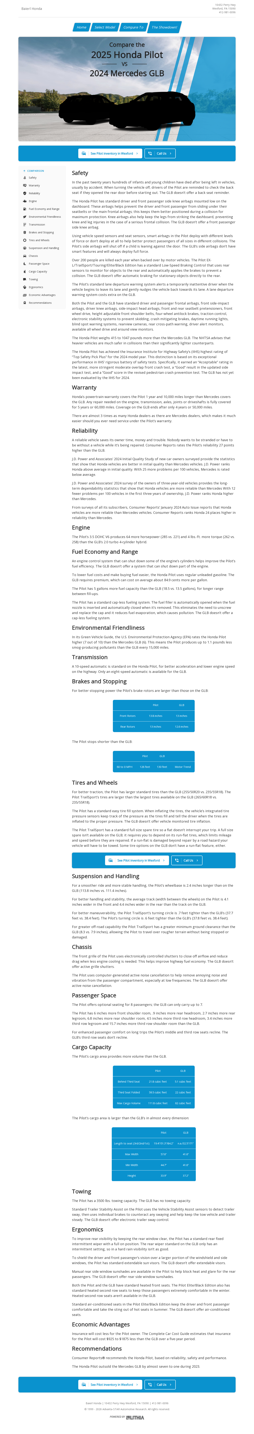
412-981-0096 (227, 12)
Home (81, 27)
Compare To (133, 27)
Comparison (35, 170)
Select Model (105, 27)
